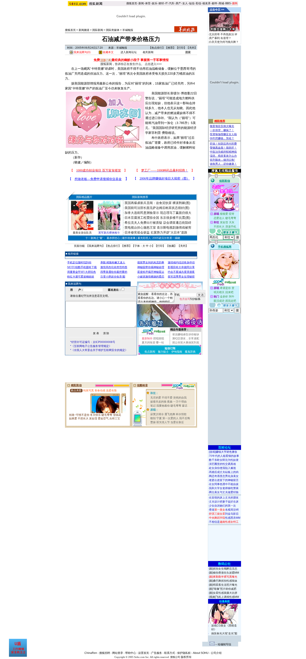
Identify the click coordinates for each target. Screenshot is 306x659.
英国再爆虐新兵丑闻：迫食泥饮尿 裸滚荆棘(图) (157, 203)
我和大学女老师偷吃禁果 (224, 488)
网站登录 (117, 653)
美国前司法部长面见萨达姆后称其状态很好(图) (157, 208)
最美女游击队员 (82, 232)
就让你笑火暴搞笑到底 (185, 342)
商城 (221, 3)
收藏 (171, 245)
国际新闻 (97, 30)
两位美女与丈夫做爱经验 (224, 492)
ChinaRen (90, 653)
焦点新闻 (149, 351)
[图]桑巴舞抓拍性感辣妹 (223, 580)
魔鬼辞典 (190, 351)
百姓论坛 (224, 447)
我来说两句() (82, 52)
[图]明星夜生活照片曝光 (223, 584)
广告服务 (156, 653)
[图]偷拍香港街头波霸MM (224, 572)
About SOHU (201, 653)
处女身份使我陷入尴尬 (222, 468)
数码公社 (224, 564)
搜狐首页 (131, 3)
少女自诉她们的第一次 (222, 505)
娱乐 (154, 3)
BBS (228, 3)
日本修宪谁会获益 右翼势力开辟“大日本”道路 (156, 232)
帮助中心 (130, 653)
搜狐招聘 (104, 653)
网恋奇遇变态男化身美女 (224, 476)
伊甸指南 (176, 351)
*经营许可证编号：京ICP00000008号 (92, 342)
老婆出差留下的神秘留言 (224, 480)
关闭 (191, 47)
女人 (185, 3)
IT (166, 3)
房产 (178, 3)
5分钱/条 (189, 299)
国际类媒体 (112, 30)
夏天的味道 (148, 342)
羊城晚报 (127, 30)
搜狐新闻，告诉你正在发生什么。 (122, 64)
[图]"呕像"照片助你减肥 (222, 588)
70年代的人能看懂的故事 (224, 455)
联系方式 (169, 653)
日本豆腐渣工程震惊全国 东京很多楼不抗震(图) (157, 217)
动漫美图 (224, 601)
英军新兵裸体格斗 (109, 232)
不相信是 (224, 521)
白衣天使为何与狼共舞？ (224, 41)
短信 (191, 3)
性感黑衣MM (224, 517)
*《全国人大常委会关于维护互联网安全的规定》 (99, 350)
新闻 (141, 3)
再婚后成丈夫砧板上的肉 (224, 472)
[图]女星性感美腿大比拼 (223, 592)
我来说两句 (95, 245)
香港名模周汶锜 (224, 509)
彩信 (198, 3)
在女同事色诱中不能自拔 (224, 484)
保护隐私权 (184, 653)
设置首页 (143, 653)
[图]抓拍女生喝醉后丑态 (223, 568)
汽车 (171, 3)
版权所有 (186, 657)
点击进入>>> (153, 64)
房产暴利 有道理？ (220, 38)
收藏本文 (108, 52)
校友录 (207, 3)
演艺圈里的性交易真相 (222, 464)
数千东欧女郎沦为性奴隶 (224, 460)
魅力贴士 (163, 351)
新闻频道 (84, 30)
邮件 (214, 3)
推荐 (170, 47)
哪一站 (160, 342)
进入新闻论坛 (129, 52)
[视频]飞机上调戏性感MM (224, 596)
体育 (148, 3)
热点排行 (156, 47)
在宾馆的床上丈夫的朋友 (224, 497)
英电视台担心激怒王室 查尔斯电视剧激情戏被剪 (158, 227)
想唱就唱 (158, 338)
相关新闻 (148, 52)
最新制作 (147, 338)
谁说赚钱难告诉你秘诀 (185, 334)
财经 (161, 3)
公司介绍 (216, 653)
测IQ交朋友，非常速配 (185, 338)
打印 (181, 47)
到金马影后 (224, 513)
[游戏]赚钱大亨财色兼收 (223, 451)
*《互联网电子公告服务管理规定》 (91, 346)
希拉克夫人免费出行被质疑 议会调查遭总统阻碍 (158, 222)
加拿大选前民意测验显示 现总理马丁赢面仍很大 (158, 213)
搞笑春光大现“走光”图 (224, 633)
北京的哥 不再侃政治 (221, 34)
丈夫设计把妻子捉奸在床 (224, 501)
